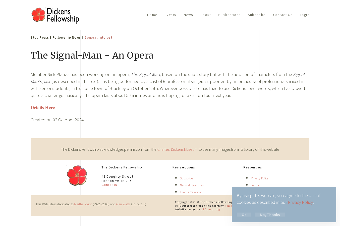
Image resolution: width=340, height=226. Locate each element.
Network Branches (192, 185)
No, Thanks (270, 215)
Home (152, 14)
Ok (244, 215)
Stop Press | (41, 37)
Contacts (109, 184)
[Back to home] (55, 15)
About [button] (206, 14)
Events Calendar (191, 192)
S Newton (231, 206)
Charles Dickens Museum (177, 149)
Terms (255, 185)
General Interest (98, 37)
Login (305, 14)
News (188, 14)
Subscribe (186, 178)
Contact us (282, 14)
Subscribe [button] (257, 14)
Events (170, 14)
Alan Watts (123, 204)
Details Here (43, 107)
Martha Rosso (83, 204)
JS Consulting (210, 209)
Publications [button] (229, 14)
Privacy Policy (260, 178)
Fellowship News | (68, 37)
